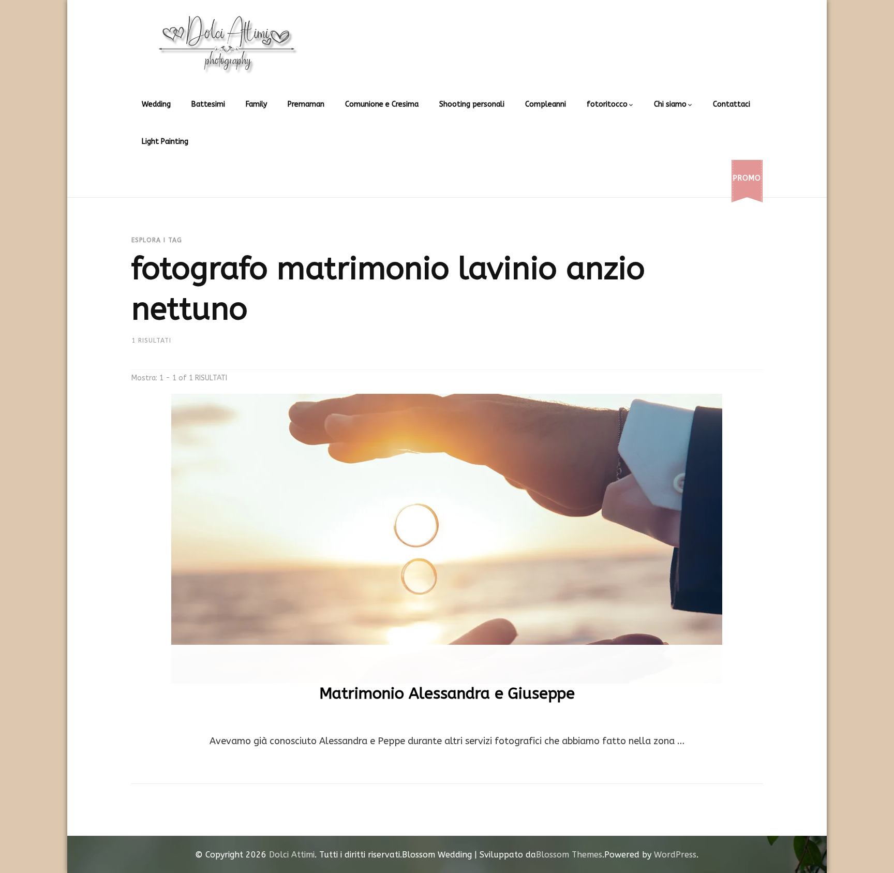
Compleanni (545, 104)
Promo (747, 178)
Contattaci (731, 104)
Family (256, 104)
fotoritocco (607, 104)
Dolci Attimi (292, 855)
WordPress (675, 855)
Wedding (156, 104)
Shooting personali (471, 104)
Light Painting (165, 141)
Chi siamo (670, 104)
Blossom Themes (569, 855)
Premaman (306, 104)
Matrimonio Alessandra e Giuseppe (447, 693)
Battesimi (208, 104)
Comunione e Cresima (382, 104)
